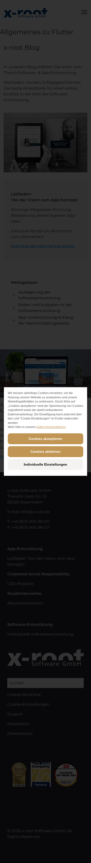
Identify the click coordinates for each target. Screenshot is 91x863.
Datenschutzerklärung (51, 427)
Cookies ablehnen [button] (46, 451)
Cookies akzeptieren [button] (45, 439)
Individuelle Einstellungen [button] (45, 464)
